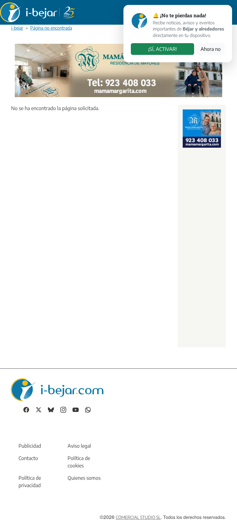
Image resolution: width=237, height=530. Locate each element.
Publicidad (30, 446)
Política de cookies (79, 462)
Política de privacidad (30, 481)
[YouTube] (75, 409)
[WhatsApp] (88, 409)
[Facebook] (26, 409)
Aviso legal (79, 446)
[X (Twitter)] (38, 409)
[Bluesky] (51, 409)
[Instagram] (63, 409)
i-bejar (17, 28)
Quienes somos (84, 478)
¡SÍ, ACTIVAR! (162, 49)
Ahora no (211, 49)
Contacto (28, 458)
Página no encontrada (51, 28)
